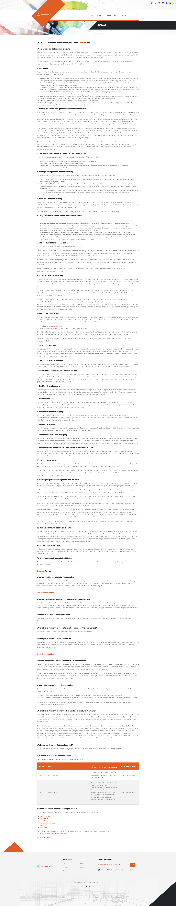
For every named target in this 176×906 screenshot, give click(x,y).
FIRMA (92, 15)
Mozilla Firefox (44, 821)
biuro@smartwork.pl (125, 870)
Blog (81, 863)
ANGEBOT (100, 15)
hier (56, 524)
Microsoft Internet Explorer (48, 823)
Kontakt (82, 867)
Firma (64, 863)
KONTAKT (124, 15)
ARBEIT (109, 15)
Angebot (65, 867)
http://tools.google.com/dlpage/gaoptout (54, 834)
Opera (42, 825)
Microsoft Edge (44, 819)
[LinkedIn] (86, 886)
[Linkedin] (137, 14)
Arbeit (64, 870)
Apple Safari (43, 827)
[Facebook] (134, 14)
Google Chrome (45, 816)
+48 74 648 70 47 (106, 870)
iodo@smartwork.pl (56, 326)
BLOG (116, 15)
